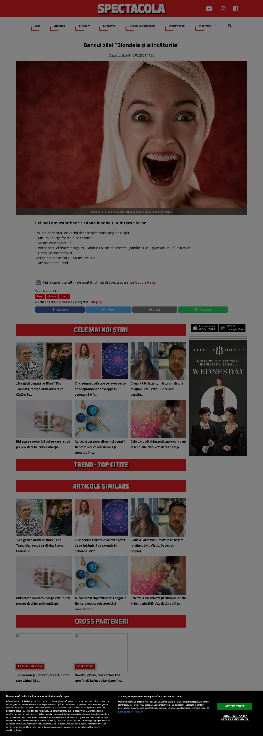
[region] (131, 713)
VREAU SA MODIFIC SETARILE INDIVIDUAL (235, 718)
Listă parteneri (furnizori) (131, 712)
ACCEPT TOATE (235, 706)
